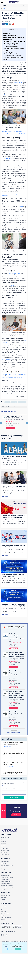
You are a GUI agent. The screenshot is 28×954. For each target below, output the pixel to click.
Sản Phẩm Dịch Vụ (5, 867)
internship (13, 402)
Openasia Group (13, 687)
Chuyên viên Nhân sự (14, 672)
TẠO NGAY (16, 814)
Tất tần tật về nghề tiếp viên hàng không (12, 131)
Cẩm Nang (3, 845)
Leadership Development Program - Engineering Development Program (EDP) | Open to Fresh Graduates (16, 637)
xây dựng (10, 345)
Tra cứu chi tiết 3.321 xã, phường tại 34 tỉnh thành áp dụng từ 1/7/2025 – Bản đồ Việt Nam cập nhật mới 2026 (14, 753)
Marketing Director (14, 698)
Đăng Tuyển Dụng (5, 861)
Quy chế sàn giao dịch (6, 881)
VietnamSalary (4, 841)
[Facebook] (1, 935)
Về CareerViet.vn (5, 875)
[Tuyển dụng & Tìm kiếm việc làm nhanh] (14, 2)
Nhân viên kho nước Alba (15, 685)
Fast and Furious (13, 674)
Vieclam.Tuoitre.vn (5, 895)
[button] (3, 24)
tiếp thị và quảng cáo (14, 273)
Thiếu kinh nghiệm (7, 158)
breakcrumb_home (1, 8)
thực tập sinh (22, 402)
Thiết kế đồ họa (4, 911)
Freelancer (5, 374)
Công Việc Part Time (11, 376)
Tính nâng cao (5, 785)
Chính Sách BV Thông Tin (7, 877)
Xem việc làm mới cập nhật (13, 732)
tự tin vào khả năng (7, 359)
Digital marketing (5, 909)
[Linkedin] (3, 935)
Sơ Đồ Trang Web (5, 850)
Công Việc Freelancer (16, 377)
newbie (7, 402)
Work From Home (6, 377)
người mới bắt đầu (18, 82)
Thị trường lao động (8, 757)
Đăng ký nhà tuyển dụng (6, 869)
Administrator (4, 919)
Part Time (11, 374)
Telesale (3, 915)
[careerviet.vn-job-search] (6, 927)
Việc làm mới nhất (5, 837)
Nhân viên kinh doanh (6, 917)
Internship (17, 374)
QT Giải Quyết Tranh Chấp (7, 887)
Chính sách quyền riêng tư (7, 885)
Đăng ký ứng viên (5, 854)
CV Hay (2, 839)
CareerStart (4, 852)
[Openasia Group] (5, 687)
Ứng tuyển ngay (10, 427)
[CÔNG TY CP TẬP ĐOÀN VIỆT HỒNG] (5, 701)
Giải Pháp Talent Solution (7, 865)
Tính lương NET (14, 797)
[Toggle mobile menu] (2, 2)
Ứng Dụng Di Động (5, 848)
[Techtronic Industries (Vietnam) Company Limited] (5, 636)
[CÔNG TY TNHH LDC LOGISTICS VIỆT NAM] (4, 417)
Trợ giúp (3, 889)
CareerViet (5, 383)
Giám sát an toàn (5, 913)
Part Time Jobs (21, 376)
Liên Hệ (3, 899)
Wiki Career (6, 8)
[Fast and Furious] (5, 675)
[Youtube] (6, 935)
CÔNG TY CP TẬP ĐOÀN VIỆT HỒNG (17, 700)
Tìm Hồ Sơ (3, 863)
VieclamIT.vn (4, 897)
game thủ (20, 206)
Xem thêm (4, 467)
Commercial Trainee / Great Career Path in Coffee (14, 417)
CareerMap (3, 843)
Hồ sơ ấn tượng (7, 746)
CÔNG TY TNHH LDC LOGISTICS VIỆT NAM (15, 419)
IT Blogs (3, 847)
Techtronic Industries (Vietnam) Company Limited (16, 642)
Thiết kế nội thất (5, 908)
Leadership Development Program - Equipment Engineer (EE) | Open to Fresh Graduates (17, 656)
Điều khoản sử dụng (5, 883)
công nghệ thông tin (15, 285)
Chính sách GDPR (5, 879)
